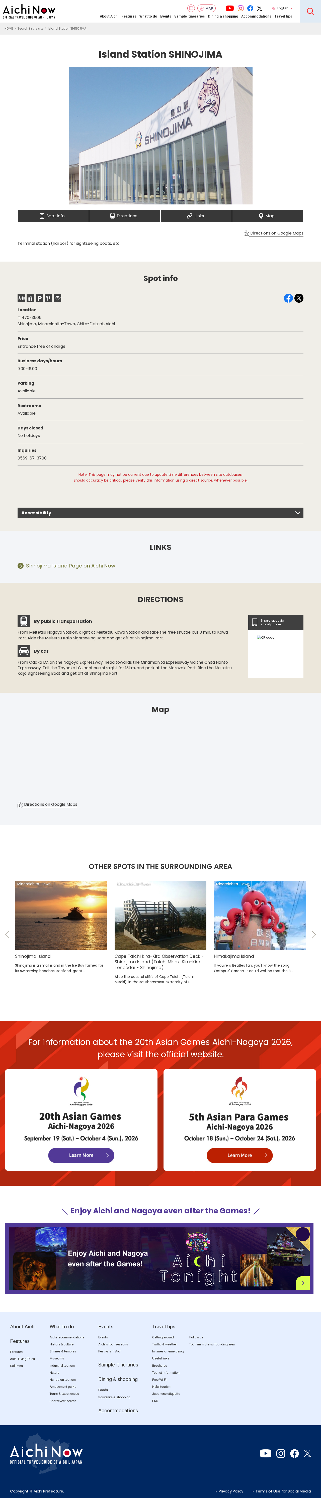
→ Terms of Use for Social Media (281, 1491)
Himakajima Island (234, 956)
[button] (7, 934)
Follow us (196, 1337)
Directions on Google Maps (276, 233)
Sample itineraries (189, 16)
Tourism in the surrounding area (212, 1344)
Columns (16, 1366)
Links (199, 214)
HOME (9, 28)
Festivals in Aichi (110, 1351)
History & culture (61, 1344)
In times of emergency (168, 1351)
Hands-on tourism (63, 1379)
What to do (148, 16)
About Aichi (109, 16)
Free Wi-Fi (159, 1379)
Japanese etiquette (166, 1394)
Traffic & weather (164, 1344)
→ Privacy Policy (228, 1491)
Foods (103, 1390)
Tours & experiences (64, 1394)
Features (129, 16)
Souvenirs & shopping (114, 1397)
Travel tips (283, 16)
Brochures (159, 1365)
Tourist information (166, 1372)
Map (270, 214)
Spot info (55, 214)
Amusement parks (63, 1387)
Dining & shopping (223, 16)
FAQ (155, 1401)
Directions (127, 214)
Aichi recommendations (67, 1337)
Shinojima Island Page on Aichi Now (70, 566)
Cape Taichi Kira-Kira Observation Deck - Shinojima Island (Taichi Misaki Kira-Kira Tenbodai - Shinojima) (159, 961)
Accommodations (256, 16)
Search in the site (30, 28)
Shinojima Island (33, 956)
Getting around (163, 1337)
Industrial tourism (62, 1365)
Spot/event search (63, 1401)
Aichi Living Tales (22, 1359)
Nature (54, 1372)
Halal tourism (161, 1387)
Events (165, 16)
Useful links (160, 1358)
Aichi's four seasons (113, 1344)
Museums (57, 1358)
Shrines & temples (63, 1351)
